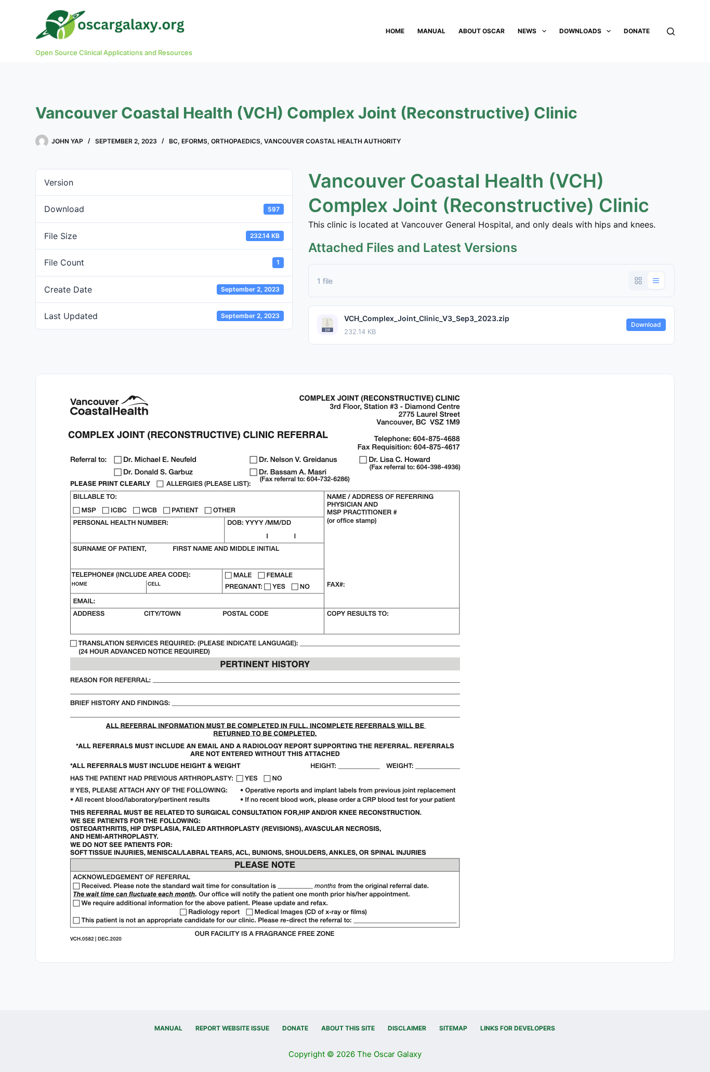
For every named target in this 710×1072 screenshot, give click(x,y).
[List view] (656, 280)
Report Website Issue (232, 1028)
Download (646, 324)
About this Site (348, 1028)
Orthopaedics (235, 141)
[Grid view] (638, 280)
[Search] (671, 31)
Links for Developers (517, 1028)
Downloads (580, 31)
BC (173, 141)
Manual (431, 31)
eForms (194, 141)
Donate (637, 31)
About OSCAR (481, 31)
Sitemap (453, 1028)
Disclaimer (407, 1028)
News (527, 31)
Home (395, 31)
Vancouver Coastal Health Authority (332, 141)
